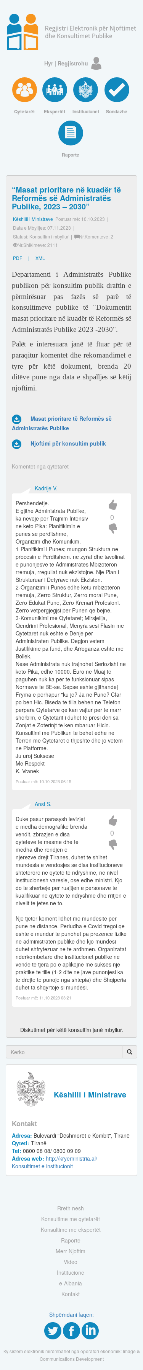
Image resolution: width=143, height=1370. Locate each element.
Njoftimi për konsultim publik (68, 443)
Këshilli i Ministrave (33, 219)
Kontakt (70, 1294)
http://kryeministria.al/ (54, 1158)
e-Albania (70, 1283)
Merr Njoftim (70, 1251)
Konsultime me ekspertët (71, 1229)
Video (70, 1261)
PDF (17, 258)
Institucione (70, 1272)
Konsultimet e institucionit (42, 1166)
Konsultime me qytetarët (70, 1219)
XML (40, 258)
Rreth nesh (70, 1208)
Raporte (70, 1240)
